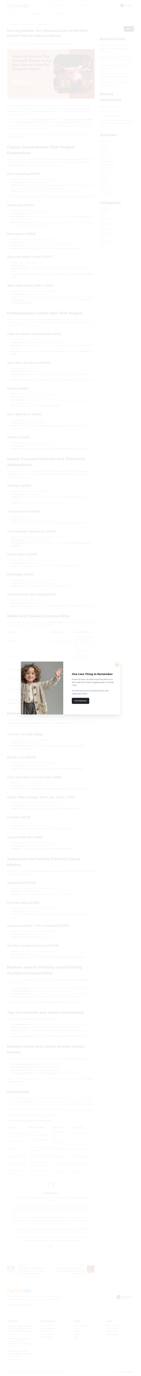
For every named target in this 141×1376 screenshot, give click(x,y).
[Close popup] (117, 664)
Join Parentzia (80, 701)
